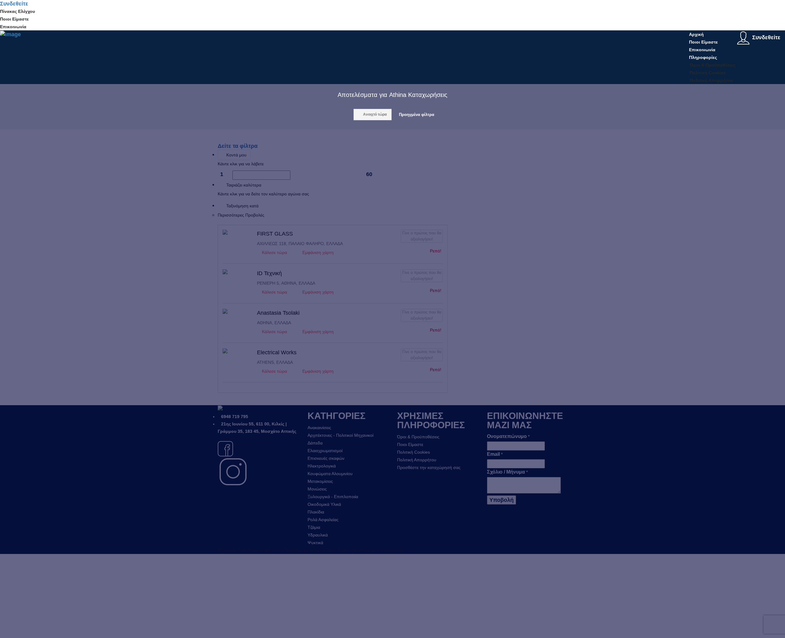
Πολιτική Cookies (708, 72)
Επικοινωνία (13, 26)
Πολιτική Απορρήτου (711, 80)
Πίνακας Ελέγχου (17, 11)
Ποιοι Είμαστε (14, 19)
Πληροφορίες (703, 57)
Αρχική (696, 34)
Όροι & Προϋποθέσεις (713, 65)
